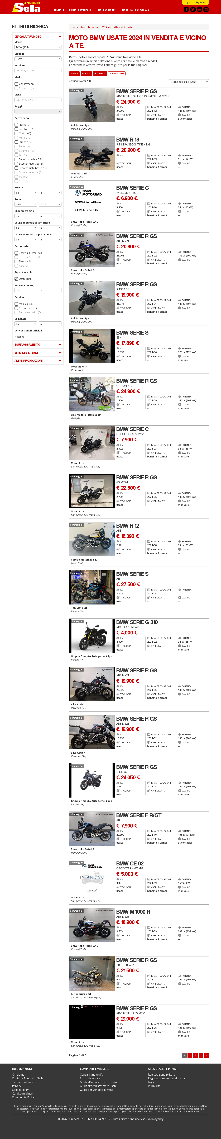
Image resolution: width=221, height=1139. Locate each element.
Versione (20, 65)
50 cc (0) (23, 176)
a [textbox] (41, 192)
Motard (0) (24, 137)
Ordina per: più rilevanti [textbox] (183, 81)
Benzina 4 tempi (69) (30, 252)
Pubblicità (154, 1086)
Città (18, 94)
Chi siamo (18, 1074)
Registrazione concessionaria (166, 1078)
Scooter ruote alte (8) (30, 163)
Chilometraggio (24, 211)
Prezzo (19, 187)
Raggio (19, 106)
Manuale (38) (26, 303)
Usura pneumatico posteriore (33, 234)
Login (187, 2)
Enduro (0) (24, 146)
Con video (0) (26, 88)
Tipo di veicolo (23, 272)
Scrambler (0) (26, 150)
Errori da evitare (90, 1078)
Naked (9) (24, 124)
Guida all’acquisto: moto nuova (98, 1082)
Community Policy (23, 1097)
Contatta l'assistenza (135, 10)
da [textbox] (17, 192)
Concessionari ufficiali (28, 330)
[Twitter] (193, 9)
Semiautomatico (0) (30, 312)
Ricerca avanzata (80, 10)
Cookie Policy (20, 1090)
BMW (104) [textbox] (22, 47)
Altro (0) (23, 181)
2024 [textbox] (19, 204)
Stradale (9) (25, 142)
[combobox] (38, 47)
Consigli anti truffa (91, 1074)
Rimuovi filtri (116, 73)
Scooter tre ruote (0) (30, 172)
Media (18, 77)
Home (75, 27)
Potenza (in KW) (24, 285)
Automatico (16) (28, 308)
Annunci (59, 10)
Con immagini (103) (29, 83)
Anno (18, 199)
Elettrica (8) (25, 261)
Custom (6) (25, 133)
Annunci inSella (28, 7)
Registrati (200, 2)
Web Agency (156, 1119)
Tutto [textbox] (19, 59)
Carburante (22, 246)
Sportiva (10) (26, 129)
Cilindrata (21, 318)
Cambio (19, 297)
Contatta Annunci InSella (27, 1078)
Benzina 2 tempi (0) (29, 257)
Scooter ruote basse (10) (32, 168)
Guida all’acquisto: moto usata (98, 1086)
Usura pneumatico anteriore (32, 222)
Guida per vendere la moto (96, 1090)
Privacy (16, 1086)
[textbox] (38, 111)
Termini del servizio (24, 1082)
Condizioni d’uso (22, 1093)
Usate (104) (25, 278)
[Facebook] (186, 9)
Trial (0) (23, 155)
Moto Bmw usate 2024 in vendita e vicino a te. (107, 27)
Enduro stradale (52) (30, 159)
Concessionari (106, 10)
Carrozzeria (22, 118)
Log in (152, 1082)
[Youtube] (199, 9)
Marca (18, 42)
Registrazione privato (161, 1074)
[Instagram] (206, 9)
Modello (19, 53)
